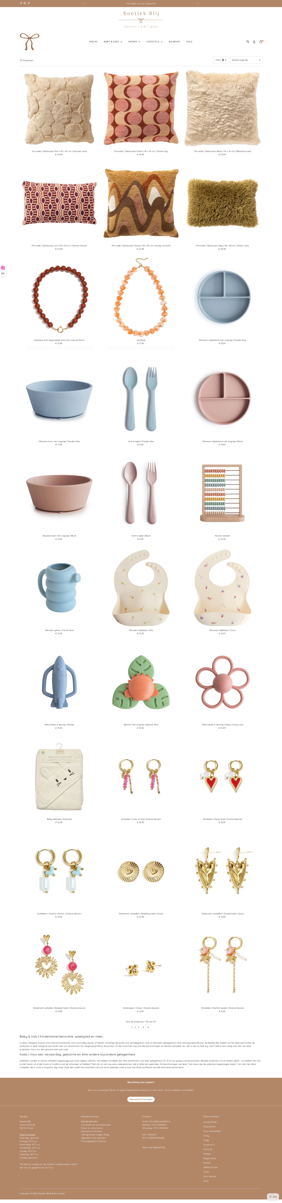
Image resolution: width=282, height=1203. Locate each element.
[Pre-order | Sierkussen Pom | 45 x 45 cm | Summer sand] (59, 108)
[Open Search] (248, 41)
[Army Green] (172, 348)
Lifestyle (153, 42)
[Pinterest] (28, 3)
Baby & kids (112, 42)
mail (65, 1049)
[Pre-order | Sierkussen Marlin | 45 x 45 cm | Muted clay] (141, 108)
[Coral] (86, 348)
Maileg (206, 1153)
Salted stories (210, 1167)
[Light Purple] (36, 348)
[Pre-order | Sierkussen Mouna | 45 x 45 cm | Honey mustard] (141, 203)
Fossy (206, 1135)
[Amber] (130, 348)
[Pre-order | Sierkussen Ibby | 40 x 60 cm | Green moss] (222, 203)
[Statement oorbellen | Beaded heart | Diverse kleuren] (59, 965)
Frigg (206, 1140)
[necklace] (141, 297)
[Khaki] (53, 348)
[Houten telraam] (222, 493)
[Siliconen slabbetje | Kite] (141, 587)
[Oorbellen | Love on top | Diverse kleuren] (141, 776)
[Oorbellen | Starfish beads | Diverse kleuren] (222, 965)
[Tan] (143, 348)
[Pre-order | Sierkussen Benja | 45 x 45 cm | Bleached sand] (222, 108)
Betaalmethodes (89, 1121)
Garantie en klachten (91, 1131)
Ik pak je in (209, 1144)
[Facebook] (21, 3)
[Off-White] (57, 348)
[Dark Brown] (61, 348)
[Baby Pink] (155, 348)
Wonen (133, 42)
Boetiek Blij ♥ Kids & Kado (51, 1193)
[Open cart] (260, 41)
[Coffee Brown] (109, 348)
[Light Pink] (28, 348)
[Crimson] (118, 348)
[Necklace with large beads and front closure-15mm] (59, 297)
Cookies (102, 1141)
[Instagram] (24, 3)
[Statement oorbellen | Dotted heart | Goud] (222, 871)
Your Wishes (209, 1176)
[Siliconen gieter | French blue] (59, 587)
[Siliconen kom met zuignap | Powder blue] (59, 399)
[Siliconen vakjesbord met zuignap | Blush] (222, 399)
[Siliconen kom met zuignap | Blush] (59, 493)
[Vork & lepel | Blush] (141, 493)
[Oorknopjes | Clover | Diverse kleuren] (141, 965)
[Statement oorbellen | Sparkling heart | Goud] (141, 871)
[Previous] (84, 3)
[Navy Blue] (122, 348)
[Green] (69, 348)
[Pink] (151, 348)
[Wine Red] (32, 348)
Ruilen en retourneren (92, 1128)
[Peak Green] (40, 348)
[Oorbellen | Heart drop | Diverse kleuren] (222, 776)
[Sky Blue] (90, 348)
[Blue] (65, 348)
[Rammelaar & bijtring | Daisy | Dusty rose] (222, 682)
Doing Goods (210, 1122)
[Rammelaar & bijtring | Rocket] (59, 682)
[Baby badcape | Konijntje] (59, 776)
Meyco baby (209, 1158)
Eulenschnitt (209, 1126)
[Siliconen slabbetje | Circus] (222, 587)
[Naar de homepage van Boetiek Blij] (141, 27)
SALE (190, 42)
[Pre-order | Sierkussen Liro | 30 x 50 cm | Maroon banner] (59, 203)
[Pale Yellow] (78, 348)
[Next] (197, 3)
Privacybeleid (88, 1141)
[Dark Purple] (74, 348)
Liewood (207, 1149)
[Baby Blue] (48, 348)
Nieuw (93, 42)
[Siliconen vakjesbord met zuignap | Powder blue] (222, 297)
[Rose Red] (82, 348)
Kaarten (174, 42)
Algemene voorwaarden (93, 1138)
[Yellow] (44, 348)
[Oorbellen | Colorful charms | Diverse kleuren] (59, 871)
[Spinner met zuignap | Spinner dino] (141, 682)
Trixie (206, 1172)
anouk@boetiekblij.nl (159, 1121)
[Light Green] (163, 348)
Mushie (206, 1163)
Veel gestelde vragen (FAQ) (95, 1134)
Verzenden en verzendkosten (96, 1124)
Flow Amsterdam (212, 1131)
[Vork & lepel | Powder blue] (141, 399)
